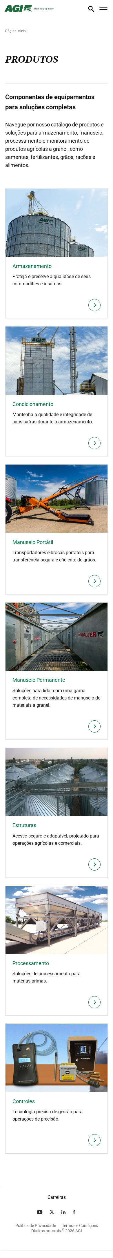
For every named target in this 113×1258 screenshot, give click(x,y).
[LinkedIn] (64, 1212)
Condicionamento (32, 404)
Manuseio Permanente (38, 680)
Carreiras (57, 1197)
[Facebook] (74, 1212)
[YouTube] (40, 1212)
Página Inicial (16, 31)
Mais (94, 305)
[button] (91, 10)
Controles (23, 1101)
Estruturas (24, 825)
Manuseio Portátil (32, 542)
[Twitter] (52, 1212)
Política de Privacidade (35, 1225)
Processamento (30, 963)
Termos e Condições (80, 1225)
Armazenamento (32, 266)
